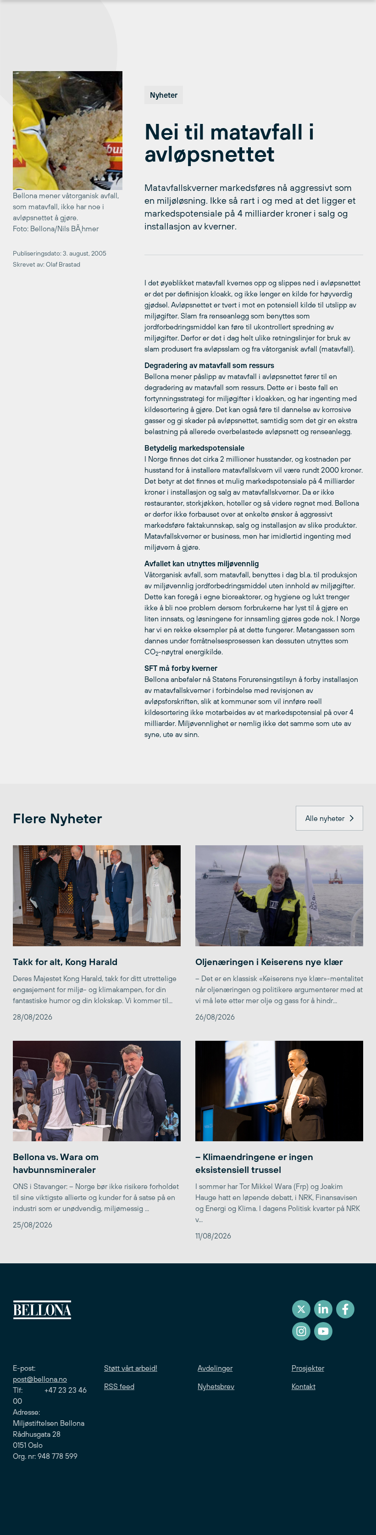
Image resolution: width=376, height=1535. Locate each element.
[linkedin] (323, 1309)
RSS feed (119, 1386)
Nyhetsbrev (216, 1386)
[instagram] (301, 1331)
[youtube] (323, 1331)
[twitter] (301, 1309)
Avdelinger (215, 1368)
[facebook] (345, 1309)
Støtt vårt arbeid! (130, 1368)
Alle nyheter (324, 818)
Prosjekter (308, 1368)
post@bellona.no (40, 1379)
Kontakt (303, 1386)
